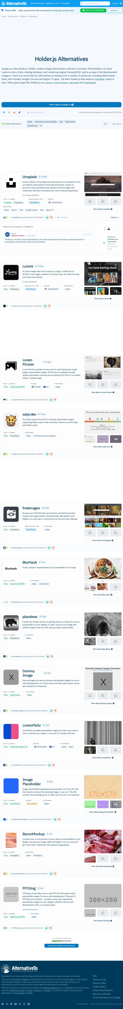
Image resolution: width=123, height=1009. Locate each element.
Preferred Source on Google (106, 997)
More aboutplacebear (101, 649)
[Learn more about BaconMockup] (11, 840)
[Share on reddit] (14, 112)
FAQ (95, 976)
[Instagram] (24, 1004)
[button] (43, 177)
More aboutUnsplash (101, 209)
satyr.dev (74, 82)
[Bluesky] (15, 1004)
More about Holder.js (59, 104)
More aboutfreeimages (101, 540)
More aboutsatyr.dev (101, 447)
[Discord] (2, 1004)
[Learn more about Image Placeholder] (11, 786)
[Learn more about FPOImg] (11, 894)
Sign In (115, 3)
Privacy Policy (99, 983)
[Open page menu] (121, 3)
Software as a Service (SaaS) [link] (46, 122)
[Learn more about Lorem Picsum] (11, 366)
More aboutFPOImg (102, 921)
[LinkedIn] (28, 1004)
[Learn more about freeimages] (11, 514)
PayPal (29, 993)
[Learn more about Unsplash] (11, 183)
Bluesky (22, 990)
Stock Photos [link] (32, 126)
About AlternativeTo (103, 990)
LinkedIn (47, 990)
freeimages (90, 82)
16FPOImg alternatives (30, 909)
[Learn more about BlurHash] (11, 569)
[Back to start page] (14, 3)
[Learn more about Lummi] (11, 272)
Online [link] (30, 122)
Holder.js (6, 68)
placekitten (64, 845)
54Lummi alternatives (29, 281)
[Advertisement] (61, 35)
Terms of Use (99, 979)
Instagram (37, 990)
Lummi (48, 82)
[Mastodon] (11, 1004)
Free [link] (61, 122)
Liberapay (21, 993)
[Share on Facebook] (4, 112)
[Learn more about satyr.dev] (11, 420)
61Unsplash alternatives (30, 195)
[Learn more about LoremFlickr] (11, 731)
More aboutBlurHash (101, 595)
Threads (29, 990)
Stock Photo (34, 203)
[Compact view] (108, 123)
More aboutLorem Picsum (102, 392)
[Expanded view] (105, 123)
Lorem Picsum (60, 82)
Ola (17, 979)
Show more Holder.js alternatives (61, 946)
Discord (69, 988)
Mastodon (14, 990)
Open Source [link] (70, 122)
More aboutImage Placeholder (101, 812)
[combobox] (95, 3)
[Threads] (20, 1004)
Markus (25, 979)
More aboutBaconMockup (102, 866)
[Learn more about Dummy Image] (11, 677)
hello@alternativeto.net (51, 988)
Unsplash (100, 79)
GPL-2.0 (24, 747)
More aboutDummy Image (101, 703)
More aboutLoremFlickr (101, 758)
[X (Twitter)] (7, 1004)
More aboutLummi (102, 299)
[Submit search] (82, 3)
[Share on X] (9, 112)
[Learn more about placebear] (11, 623)
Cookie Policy (99, 986)
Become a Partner (102, 994)
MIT (22, 387)
